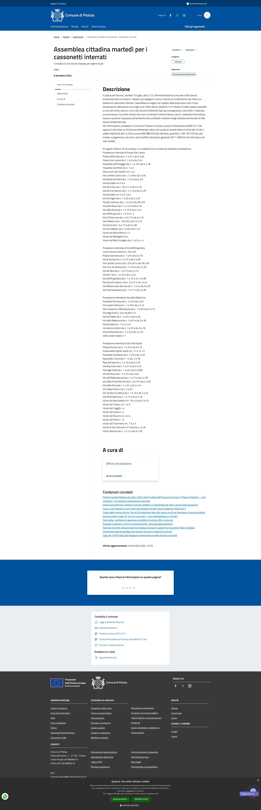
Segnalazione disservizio (102, 757)
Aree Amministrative (60, 713)
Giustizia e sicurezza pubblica (144, 713)
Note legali (136, 762)
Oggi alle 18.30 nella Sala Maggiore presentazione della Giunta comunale (140, 535)
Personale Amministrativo (63, 732)
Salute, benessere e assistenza (145, 727)
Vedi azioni (190, 49)
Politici (54, 727)
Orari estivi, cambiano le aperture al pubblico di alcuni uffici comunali (138, 520)
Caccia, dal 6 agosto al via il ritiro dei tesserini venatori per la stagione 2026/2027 (144, 508)
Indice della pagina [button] (65, 84)
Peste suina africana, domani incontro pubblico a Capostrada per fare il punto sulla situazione (150, 505)
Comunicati (78, 37)
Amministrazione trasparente (144, 752)
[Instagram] (183, 15)
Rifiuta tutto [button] (141, 799)
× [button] (258, 780)
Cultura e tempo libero (101, 713)
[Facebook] (169, 15)
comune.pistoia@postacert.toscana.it (68, 777)
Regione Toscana (58, 3)
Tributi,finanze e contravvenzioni (146, 718)
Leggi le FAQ (96, 762)
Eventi (174, 736)
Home (56, 37)
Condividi (176, 49)
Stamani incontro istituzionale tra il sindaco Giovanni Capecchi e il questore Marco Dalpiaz (149, 528)
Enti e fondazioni (58, 723)
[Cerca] (207, 15)
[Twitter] (176, 15)
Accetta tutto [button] (120, 799)
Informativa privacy (140, 757)
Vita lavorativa (97, 718)
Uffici (53, 718)
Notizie (174, 708)
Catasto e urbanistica (100, 732)
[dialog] (130, 793)
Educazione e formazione (142, 708)
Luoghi (174, 731)
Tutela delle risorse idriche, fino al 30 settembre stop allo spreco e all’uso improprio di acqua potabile (154, 512)
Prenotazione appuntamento (104, 752)
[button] (130, 805)
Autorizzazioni (137, 732)
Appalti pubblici (98, 727)
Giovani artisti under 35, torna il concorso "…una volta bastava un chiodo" (140, 516)
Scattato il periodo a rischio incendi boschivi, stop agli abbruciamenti (138, 524)
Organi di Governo (59, 708)
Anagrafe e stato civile (101, 708)
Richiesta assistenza (100, 766)
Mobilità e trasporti (99, 737)
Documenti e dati (58, 737)
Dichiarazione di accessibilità (144, 766)
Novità (66, 37)
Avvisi (174, 718)
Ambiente (135, 722)
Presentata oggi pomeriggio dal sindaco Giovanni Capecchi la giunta (137, 531)
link (156, 793)
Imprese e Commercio (101, 723)
